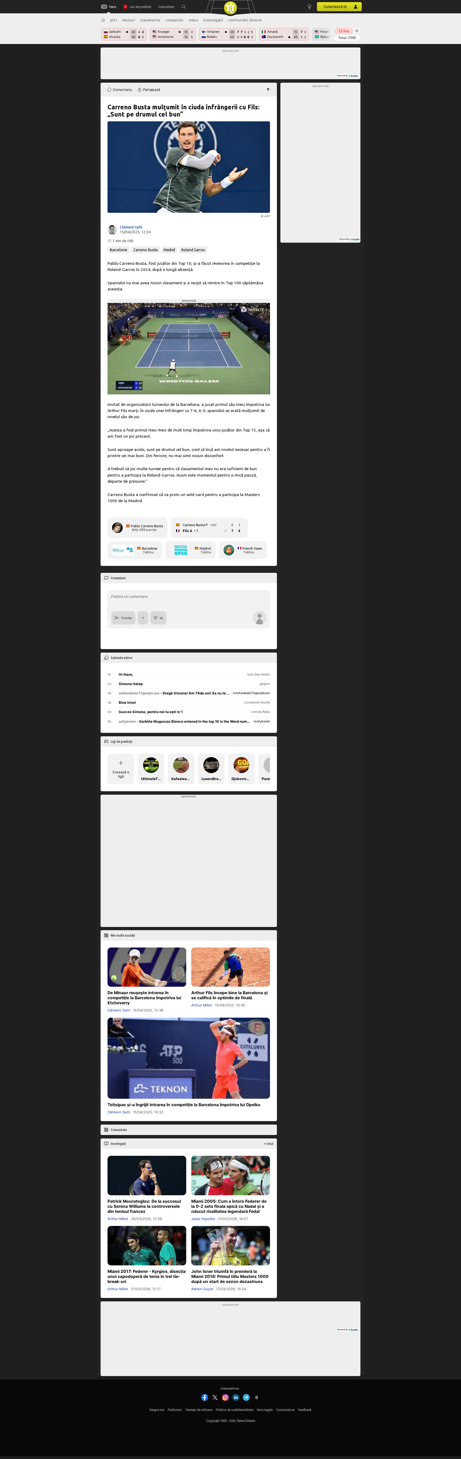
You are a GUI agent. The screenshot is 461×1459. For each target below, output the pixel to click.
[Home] (103, 20)
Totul (347, 37)
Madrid (169, 250)
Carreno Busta (145, 250)
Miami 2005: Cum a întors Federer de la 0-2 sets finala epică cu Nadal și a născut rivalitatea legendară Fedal (229, 1206)
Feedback (304, 1410)
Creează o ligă (121, 774)
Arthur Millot (201, 1005)
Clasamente (150, 20)
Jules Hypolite (203, 1219)
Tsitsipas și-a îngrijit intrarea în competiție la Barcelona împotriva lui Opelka (184, 1105)
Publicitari (175, 1410)
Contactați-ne (285, 1410)
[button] (183, 6)
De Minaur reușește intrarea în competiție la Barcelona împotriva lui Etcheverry (144, 998)
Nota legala (265, 1410)
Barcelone (118, 250)
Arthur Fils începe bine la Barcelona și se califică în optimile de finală (229, 995)
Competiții (174, 20)
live (344, 31)
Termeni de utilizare (198, 1410)
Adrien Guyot (202, 1289)
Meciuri (128, 20)
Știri (113, 20)
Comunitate (166, 7)
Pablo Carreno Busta (147, 526)
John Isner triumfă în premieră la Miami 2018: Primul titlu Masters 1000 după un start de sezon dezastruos (230, 1276)
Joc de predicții (140, 7)
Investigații (213, 20)
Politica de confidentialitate (234, 1410)
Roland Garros (193, 250)
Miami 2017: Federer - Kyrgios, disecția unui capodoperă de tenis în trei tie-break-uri (147, 1276)
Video (193, 20)
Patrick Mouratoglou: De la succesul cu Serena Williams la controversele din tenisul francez (144, 1206)
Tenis (112, 7)
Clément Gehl (131, 227)
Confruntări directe (245, 20)
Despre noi (157, 1410)
